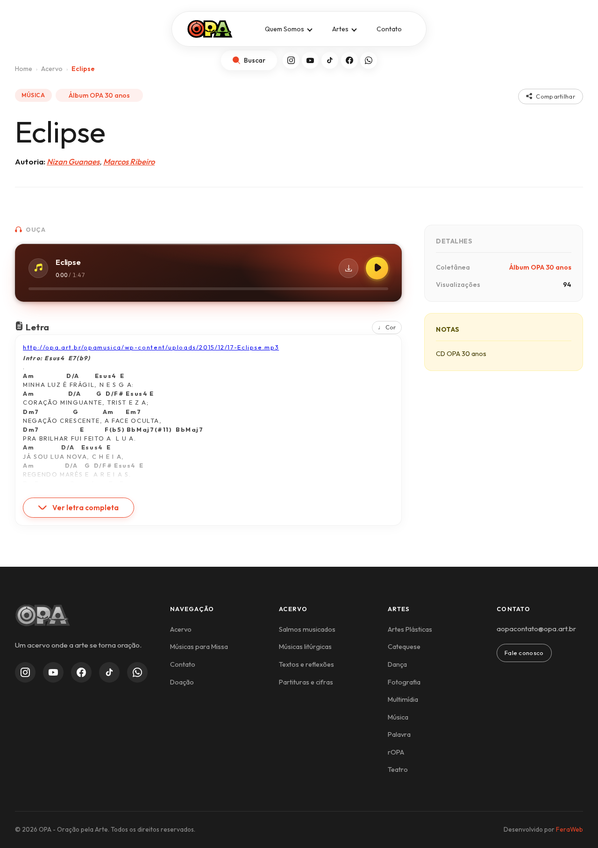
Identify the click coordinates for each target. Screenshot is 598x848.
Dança (397, 664)
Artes (340, 29)
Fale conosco (524, 652)
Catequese (404, 646)
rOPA (396, 752)
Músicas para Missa (199, 646)
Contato (389, 29)
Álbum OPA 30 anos (99, 95)
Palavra (399, 734)
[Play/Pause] (377, 268)
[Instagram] (291, 60)
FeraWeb (569, 829)
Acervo (181, 629)
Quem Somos (284, 29)
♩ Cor (387, 327)
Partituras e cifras (306, 682)
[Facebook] (349, 60)
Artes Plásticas (410, 629)
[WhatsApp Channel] (137, 672)
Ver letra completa (85, 507)
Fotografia (404, 682)
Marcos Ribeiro (129, 161)
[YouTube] (310, 60)
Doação (182, 682)
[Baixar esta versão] (348, 268)
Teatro (398, 769)
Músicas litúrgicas (305, 646)
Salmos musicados (307, 629)
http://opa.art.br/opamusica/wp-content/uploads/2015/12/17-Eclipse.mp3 (151, 347)
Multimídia (403, 699)
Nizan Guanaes (73, 161)
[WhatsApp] (368, 60)
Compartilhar (555, 96)
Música (398, 717)
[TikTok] (329, 60)
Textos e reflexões (306, 664)
